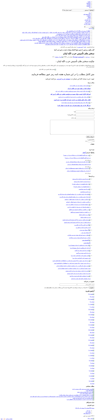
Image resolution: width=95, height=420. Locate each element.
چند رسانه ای (88, 20)
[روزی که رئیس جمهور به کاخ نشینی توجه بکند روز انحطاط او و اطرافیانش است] (72, 260)
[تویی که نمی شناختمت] (85, 189)
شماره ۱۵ (92, 332)
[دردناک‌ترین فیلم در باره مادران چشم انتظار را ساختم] (78, 199)
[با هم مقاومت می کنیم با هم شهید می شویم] (83, 398)
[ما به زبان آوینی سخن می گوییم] (83, 250)
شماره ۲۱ (92, 301)
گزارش (89, 18)
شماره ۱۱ (92, 352)
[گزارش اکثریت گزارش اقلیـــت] (82, 225)
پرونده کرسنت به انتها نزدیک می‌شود (82, 181)
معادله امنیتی (90, 139)
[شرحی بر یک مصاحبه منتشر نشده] (85, 392)
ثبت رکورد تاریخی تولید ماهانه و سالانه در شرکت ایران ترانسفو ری (73, 34)
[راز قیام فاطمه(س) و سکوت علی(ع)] (81, 184)
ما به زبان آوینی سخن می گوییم (83, 253)
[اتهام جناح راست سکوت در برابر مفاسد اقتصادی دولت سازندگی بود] (74, 194)
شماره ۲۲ (92, 296)
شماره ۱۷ (92, 322)
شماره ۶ (92, 378)
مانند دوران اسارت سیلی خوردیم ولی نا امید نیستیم (79, 273)
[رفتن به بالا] (91, 418)
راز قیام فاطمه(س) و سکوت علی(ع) (82, 186)
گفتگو (89, 17)
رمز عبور (88, 57)
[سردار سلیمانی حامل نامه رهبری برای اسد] (80, 276)
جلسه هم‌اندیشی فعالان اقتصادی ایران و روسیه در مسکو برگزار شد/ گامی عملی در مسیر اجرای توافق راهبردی (62, 43)
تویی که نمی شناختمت (85, 191)
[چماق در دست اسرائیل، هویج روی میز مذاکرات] (79, 235)
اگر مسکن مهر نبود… (86, 232)
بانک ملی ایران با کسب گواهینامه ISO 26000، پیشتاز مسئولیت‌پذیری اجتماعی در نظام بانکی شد (66, 37)
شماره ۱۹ (92, 312)
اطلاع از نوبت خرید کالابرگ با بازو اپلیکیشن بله (78, 31)
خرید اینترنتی (88, 22)
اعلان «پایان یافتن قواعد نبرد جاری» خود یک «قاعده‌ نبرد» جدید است (72, 100)
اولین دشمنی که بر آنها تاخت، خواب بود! (81, 258)
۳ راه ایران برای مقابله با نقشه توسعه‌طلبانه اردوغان (79, 171)
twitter (89, 1)
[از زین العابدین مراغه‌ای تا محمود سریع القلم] (80, 209)
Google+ (89, 4)
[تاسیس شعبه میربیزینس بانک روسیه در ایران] (83, 389)
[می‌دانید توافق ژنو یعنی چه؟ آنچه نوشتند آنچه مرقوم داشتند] (77, 219)
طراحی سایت (9, 418)
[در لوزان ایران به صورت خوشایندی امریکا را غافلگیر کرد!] (80, 399)
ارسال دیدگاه (90, 137)
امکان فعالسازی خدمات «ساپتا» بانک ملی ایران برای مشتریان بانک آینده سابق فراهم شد (67, 44)
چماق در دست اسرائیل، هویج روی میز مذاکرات (80, 237)
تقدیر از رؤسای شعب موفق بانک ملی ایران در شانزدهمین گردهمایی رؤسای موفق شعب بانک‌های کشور (64, 41)
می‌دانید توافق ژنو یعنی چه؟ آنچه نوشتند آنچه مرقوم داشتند (77, 222)
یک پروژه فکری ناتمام (86, 217)
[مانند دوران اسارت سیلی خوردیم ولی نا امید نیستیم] (78, 271)
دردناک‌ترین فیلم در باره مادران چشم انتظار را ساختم (78, 202)
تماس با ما (88, 21)
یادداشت (89, 15)
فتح (1, 418)
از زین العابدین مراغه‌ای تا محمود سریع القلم (81, 212)
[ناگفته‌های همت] (86, 240)
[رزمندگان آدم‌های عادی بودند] (87, 393)
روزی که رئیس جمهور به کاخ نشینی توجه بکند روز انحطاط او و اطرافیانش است (72, 263)
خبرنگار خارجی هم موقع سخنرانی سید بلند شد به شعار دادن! (74, 105)
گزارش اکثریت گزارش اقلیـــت (83, 227)
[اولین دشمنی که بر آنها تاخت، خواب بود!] (81, 255)
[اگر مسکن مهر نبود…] (85, 230)
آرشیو (84, 152)
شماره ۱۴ (92, 337)
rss (90, 7)
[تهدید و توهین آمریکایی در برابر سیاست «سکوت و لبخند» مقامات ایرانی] (73, 265)
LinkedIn (89, 6)
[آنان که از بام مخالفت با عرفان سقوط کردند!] (79, 245)
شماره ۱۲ (92, 347)
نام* (75, 111)
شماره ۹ (92, 363)
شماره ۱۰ (92, 358)
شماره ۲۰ (92, 307)
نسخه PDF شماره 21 (89, 408)
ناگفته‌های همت (87, 243)
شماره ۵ (92, 383)
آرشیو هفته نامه (87, 14)
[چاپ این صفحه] (59, 57)
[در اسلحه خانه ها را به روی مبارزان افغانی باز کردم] (78, 204)
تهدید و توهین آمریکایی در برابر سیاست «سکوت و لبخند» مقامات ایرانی (74, 268)
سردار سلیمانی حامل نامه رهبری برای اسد (81, 278)
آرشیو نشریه (80, 47)
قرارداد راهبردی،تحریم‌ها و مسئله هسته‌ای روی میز (79, 164)
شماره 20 (75, 57)
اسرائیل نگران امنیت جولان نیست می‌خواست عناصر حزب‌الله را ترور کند (71, 94)
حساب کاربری (87, 24)
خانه (90, 13)
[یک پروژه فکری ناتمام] (85, 214)
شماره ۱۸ (92, 317)
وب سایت (73, 118)
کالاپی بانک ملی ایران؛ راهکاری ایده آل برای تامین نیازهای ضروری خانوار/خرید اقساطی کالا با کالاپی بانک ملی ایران (61, 38)
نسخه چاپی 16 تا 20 (79, 408)
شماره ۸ (92, 368)
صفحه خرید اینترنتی (63, 79)
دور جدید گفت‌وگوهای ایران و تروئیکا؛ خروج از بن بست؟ (78, 158)
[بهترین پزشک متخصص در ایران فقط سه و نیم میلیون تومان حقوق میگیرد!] (76, 395)
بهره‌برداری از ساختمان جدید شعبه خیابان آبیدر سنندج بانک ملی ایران (72, 35)
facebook (89, 3)
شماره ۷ (92, 373)
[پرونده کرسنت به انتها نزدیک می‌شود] (81, 179)
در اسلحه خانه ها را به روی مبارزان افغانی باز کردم (79, 207)
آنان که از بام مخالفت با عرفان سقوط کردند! (80, 248)
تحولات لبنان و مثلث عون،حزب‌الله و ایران (79, 88)
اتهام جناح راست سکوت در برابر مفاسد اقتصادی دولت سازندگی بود (75, 197)
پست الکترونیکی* (71, 114)
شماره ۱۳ (92, 342)
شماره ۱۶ (92, 327)
